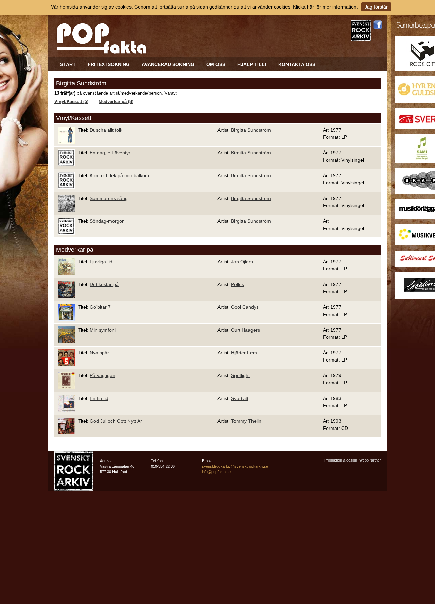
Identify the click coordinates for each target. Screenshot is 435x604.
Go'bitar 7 (100, 307)
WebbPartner (370, 460)
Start (68, 64)
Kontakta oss (296, 64)
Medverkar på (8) (116, 101)
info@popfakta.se (216, 472)
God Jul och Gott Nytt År (116, 421)
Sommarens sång (109, 198)
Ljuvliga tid (101, 261)
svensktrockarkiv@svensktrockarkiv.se (235, 466)
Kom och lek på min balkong (120, 175)
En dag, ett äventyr (110, 152)
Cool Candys (245, 307)
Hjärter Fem (244, 352)
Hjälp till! (251, 64)
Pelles (237, 284)
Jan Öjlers (242, 261)
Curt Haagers (245, 330)
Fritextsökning (109, 64)
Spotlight (240, 375)
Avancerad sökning (168, 64)
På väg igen (102, 375)
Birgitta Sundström (251, 130)
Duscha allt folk (106, 130)
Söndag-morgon (107, 221)
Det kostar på (104, 284)
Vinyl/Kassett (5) (71, 101)
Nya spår (99, 352)
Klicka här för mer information (324, 7)
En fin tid (99, 398)
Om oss (215, 64)
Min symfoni (103, 330)
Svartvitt (239, 398)
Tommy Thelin (246, 421)
